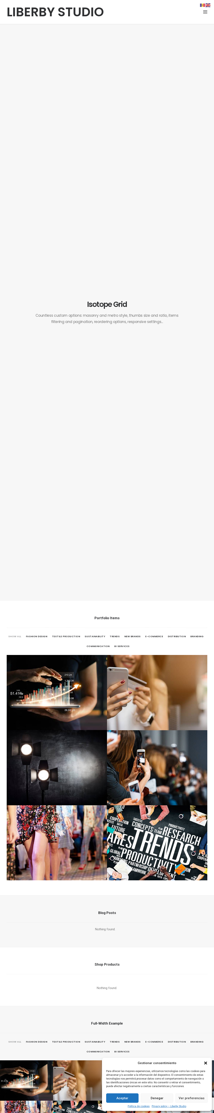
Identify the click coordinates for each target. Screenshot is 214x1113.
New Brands (132, 636)
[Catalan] (202, 5)
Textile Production (66, 636)
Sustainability (95, 636)
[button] (206, 1063)
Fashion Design (36, 636)
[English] (208, 5)
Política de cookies (139, 1106)
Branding (197, 636)
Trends (115, 636)
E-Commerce (154, 636)
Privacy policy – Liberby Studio (169, 1106)
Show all (14, 636)
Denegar (157, 1098)
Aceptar (122, 1098)
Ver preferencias (191, 1098)
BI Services (121, 646)
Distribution (177, 636)
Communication (98, 646)
